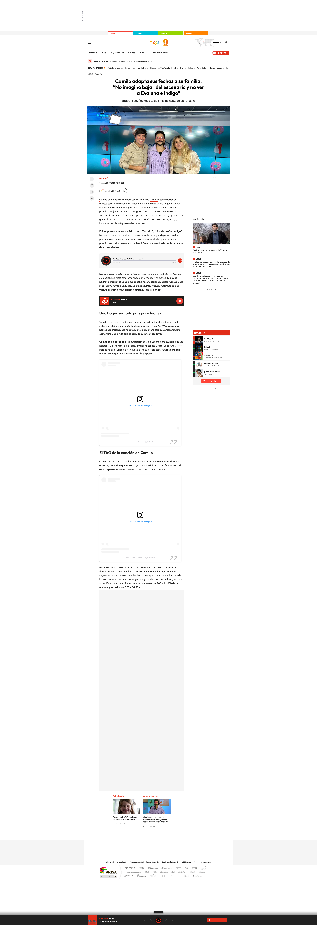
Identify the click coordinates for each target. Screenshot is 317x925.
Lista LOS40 (92, 53)
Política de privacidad (136, 862)
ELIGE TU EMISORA (216, 920)
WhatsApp (92, 192)
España (216, 42)
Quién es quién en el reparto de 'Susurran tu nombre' (211, 251)
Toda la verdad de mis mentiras (121, 68)
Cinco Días (163, 871)
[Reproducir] (106, 261)
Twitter (92, 185)
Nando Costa (142, 68)
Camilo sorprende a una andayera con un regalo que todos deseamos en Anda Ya (155, 819)
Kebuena (200, 871)
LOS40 (113, 33)
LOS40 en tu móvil (188, 862)
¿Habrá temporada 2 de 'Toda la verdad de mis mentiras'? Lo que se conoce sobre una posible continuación (211, 264)
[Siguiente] (228, 68)
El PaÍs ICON (164, 875)
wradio (154, 871)
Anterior (144, 920)
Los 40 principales (142, 868)
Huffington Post (133, 871)
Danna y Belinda (187, 68)
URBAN (189, 33)
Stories (173, 836)
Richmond (129, 875)
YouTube (154, 836)
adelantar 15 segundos (166, 920)
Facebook (92, 179)
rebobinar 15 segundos (150, 920)
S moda (174, 875)
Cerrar (227, 61)
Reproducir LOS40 (179, 301)
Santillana (153, 868)
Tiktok (149, 836)
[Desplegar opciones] (180, 260)
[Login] (226, 42)
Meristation (196, 875)
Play (158, 920)
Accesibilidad (121, 862)
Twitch (168, 836)
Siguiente (172, 920)
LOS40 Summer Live (160, 53)
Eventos (131, 53)
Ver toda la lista (209, 381)
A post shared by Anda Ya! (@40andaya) (140, 442)
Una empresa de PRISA (108, 870)
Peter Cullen (202, 68)
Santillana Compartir (167, 868)
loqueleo (185, 875)
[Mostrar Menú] (90, 43)
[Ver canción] (199, 340)
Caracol (202, 868)
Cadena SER (177, 868)
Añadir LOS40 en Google (115, 191)
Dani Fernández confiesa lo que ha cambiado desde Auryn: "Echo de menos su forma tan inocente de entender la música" (210, 279)
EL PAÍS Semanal (182, 871)
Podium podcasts (153, 875)
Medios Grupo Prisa (108, 876)
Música (104, 53)
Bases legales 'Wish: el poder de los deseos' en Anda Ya (125, 818)
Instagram (144, 836)
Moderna (140, 875)
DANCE (164, 33)
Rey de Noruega (217, 68)
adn (193, 868)
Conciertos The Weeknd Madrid (164, 68)
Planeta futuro (191, 871)
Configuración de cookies (170, 862)
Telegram (92, 198)
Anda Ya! (103, 178)
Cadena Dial (173, 871)
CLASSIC (139, 33)
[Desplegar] (158, 912)
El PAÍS (130, 868)
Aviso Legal (110, 862)
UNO (147, 871)
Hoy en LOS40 (144, 53)
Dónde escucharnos (204, 862)
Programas (119, 53)
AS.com (185, 868)
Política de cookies (152, 862)
